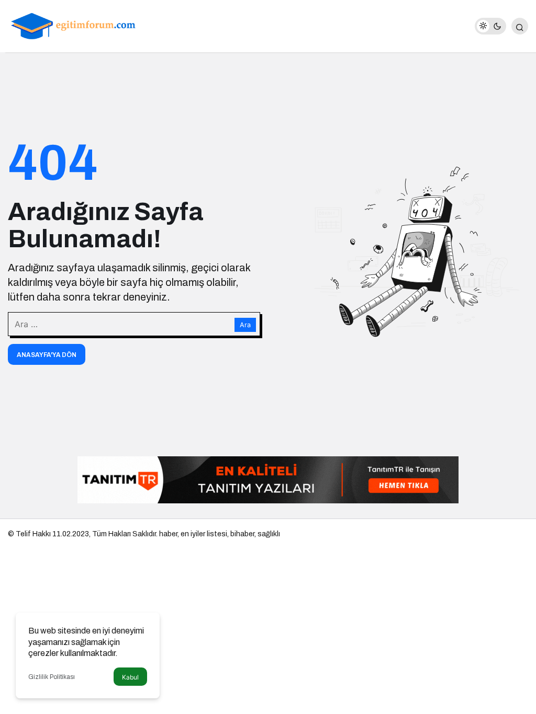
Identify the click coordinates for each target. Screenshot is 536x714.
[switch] (490, 26)
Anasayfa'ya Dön (46, 355)
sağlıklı (269, 534)
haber (168, 534)
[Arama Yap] (519, 26)
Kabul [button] (130, 677)
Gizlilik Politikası (51, 677)
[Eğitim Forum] (73, 25)
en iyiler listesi (204, 534)
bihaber (242, 534)
